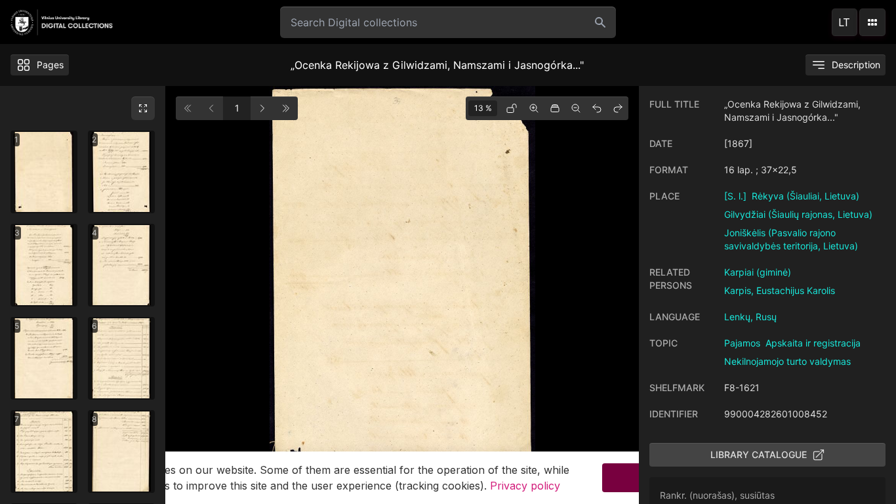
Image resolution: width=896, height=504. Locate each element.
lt (844, 22)
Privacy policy (525, 485)
